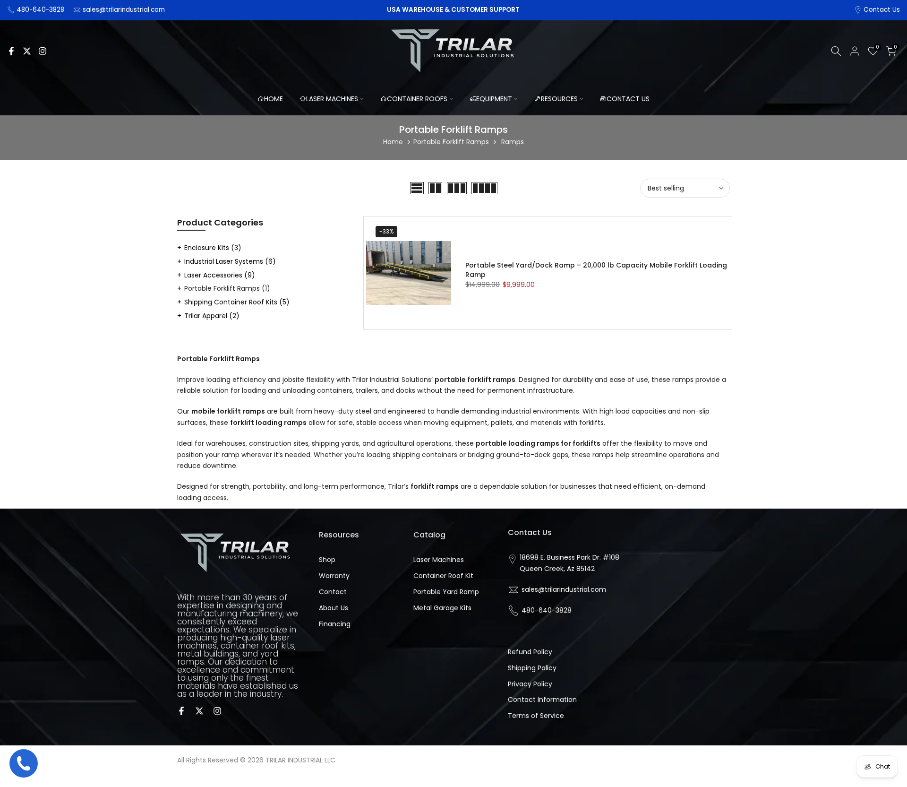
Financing (335, 624)
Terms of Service (536, 715)
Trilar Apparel (212, 315)
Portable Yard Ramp (446, 592)
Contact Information (542, 699)
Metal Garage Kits (442, 608)
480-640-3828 (40, 9)
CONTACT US (628, 99)
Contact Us (882, 9)
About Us (333, 608)
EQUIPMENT (494, 99)
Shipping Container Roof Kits (237, 302)
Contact (333, 592)
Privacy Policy (530, 684)
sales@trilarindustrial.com (124, 9)
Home (393, 142)
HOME (273, 99)
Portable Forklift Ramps (451, 142)
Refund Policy (530, 652)
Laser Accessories (219, 275)
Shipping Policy (532, 668)
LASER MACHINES (332, 99)
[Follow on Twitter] (27, 51)
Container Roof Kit (443, 575)
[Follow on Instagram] (42, 51)
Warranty (334, 575)
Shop (327, 559)
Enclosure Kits (212, 247)
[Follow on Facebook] (11, 51)
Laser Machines (438, 559)
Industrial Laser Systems (230, 261)
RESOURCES (559, 99)
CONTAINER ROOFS (417, 99)
